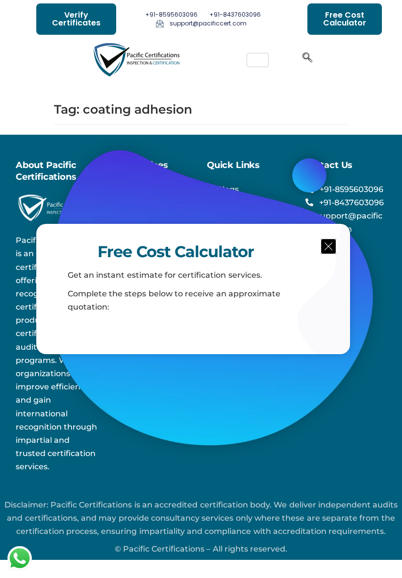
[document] (201, 289)
